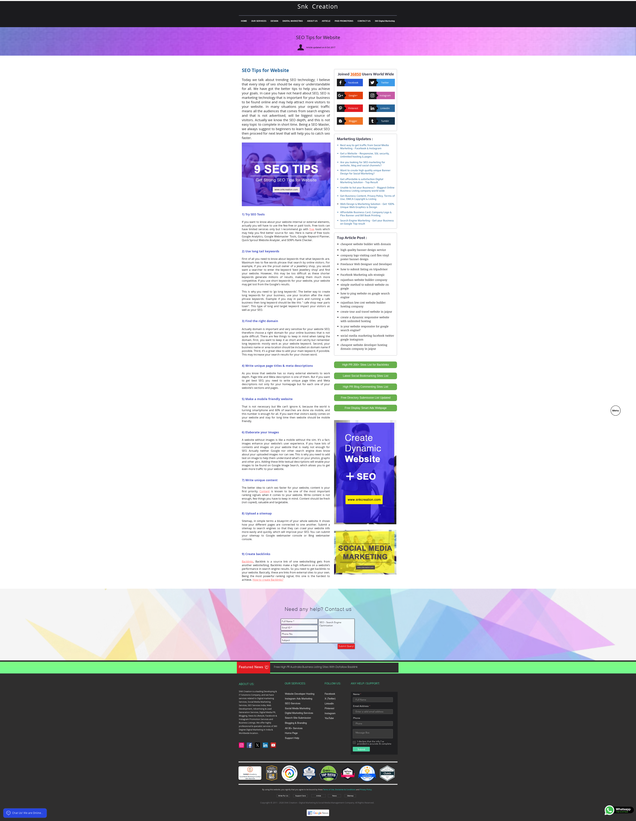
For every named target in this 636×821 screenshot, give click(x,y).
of (281, 277)
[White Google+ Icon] (340, 95)
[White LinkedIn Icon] (372, 108)
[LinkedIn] (265, 745)
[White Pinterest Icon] (340, 108)
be (288, 273)
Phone (356, 718)
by (304, 262)
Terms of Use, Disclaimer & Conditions (339, 789)
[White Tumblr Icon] (372, 121)
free (311, 229)
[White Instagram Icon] (372, 95)
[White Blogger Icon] (340, 121)
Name (356, 694)
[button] (616, 411)
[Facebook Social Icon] (249, 745)
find (262, 233)
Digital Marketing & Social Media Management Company (326, 802)
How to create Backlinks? (268, 580)
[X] (257, 745)
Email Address (361, 706)
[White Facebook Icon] (340, 82)
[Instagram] (241, 745)
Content (265, 491)
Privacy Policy (366, 789)
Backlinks (247, 561)
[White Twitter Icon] (372, 82)
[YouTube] (273, 745)
